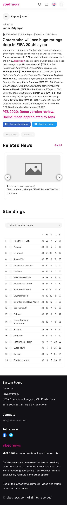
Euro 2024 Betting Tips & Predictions (25, 404)
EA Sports (11, 134)
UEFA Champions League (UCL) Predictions (29, 399)
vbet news (9, 453)
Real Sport (19, 60)
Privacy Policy (11, 393)
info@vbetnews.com (15, 420)
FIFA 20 (28, 134)
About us (8, 388)
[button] (6, 16)
